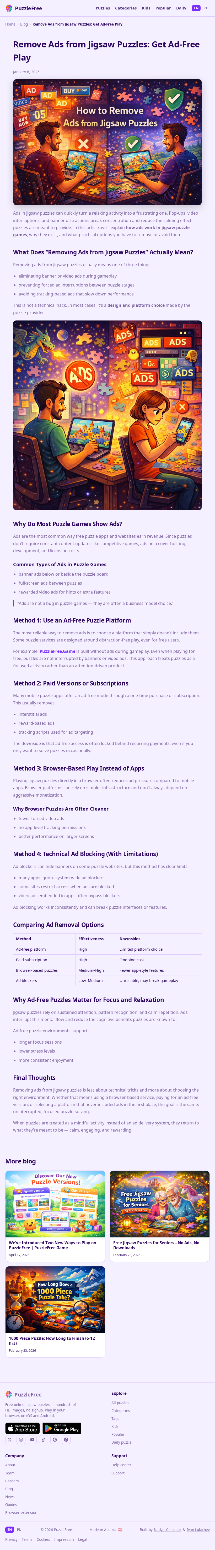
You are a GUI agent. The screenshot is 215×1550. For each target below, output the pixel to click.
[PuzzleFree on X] (9, 1439)
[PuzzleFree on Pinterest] (54, 1439)
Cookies (43, 1539)
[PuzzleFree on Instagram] (21, 1439)
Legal (82, 1539)
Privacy (11, 1539)
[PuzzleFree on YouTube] (32, 1439)
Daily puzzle (121, 1442)
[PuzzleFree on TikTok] (43, 1439)
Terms (27, 1539)
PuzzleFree (28, 8)
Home (10, 24)
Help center (121, 1464)
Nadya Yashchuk (167, 1529)
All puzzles (120, 1402)
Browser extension (21, 1512)
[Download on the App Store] (22, 1428)
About (10, 1464)
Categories (126, 8)
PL (205, 8)
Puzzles (103, 8)
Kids (146, 8)
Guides (11, 1504)
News (10, 1496)
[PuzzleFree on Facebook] (66, 1439)
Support (118, 1472)
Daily (181, 8)
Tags (115, 1418)
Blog (24, 24)
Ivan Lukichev (198, 1529)
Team (10, 1472)
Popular (163, 8)
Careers (12, 1480)
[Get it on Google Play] (61, 1428)
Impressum (64, 1539)
